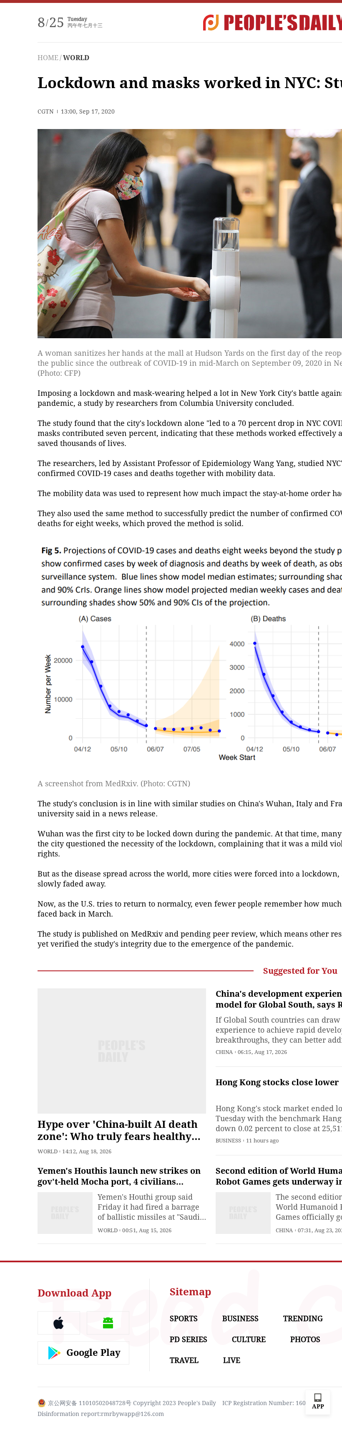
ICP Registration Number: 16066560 (272, 1403)
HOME (48, 58)
